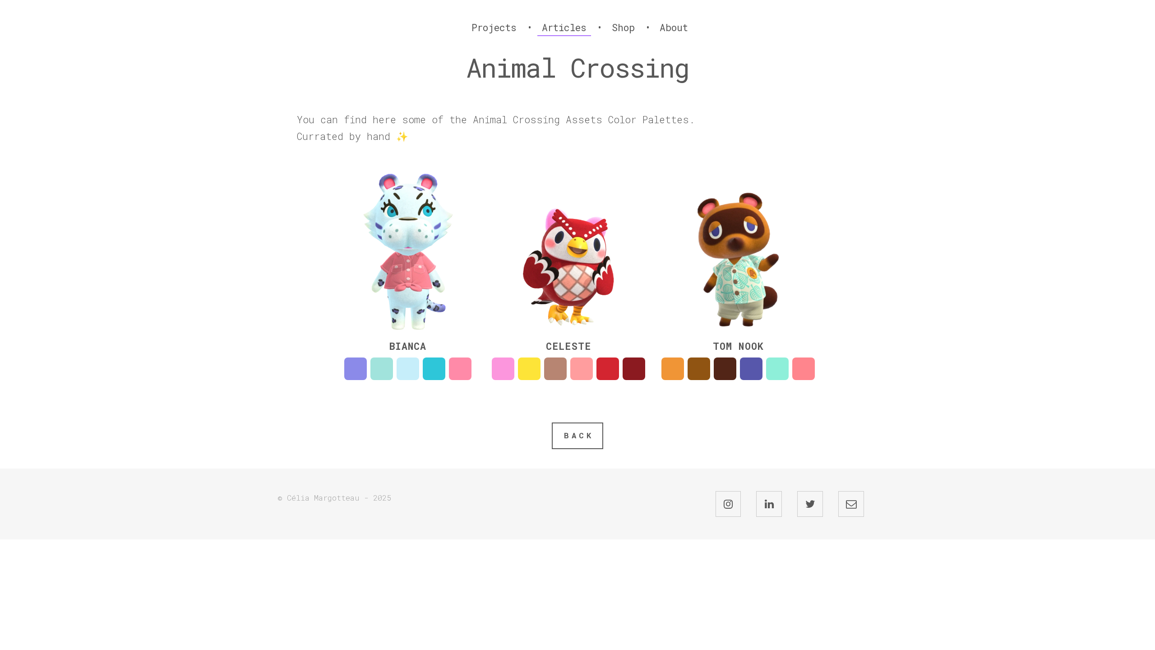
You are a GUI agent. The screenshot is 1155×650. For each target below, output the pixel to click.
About (674, 27)
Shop (623, 27)
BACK (579, 435)
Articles (564, 27)
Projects (494, 27)
